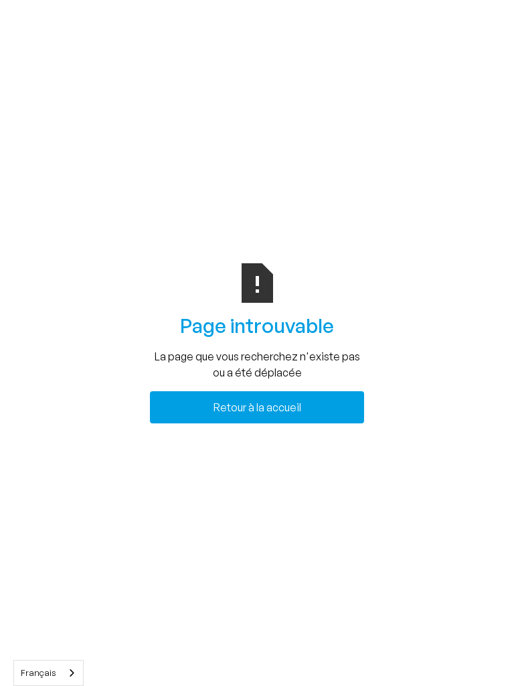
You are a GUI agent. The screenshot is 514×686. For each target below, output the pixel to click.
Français (38, 672)
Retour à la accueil (257, 407)
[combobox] (48, 673)
